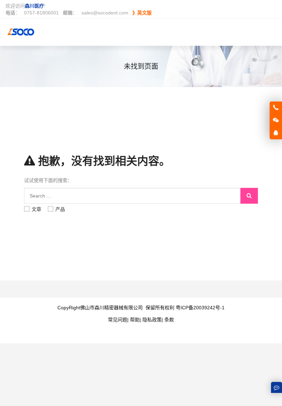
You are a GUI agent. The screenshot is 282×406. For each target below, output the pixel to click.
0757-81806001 (41, 12)
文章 (36, 209)
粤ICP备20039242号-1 (200, 307)
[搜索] (249, 196)
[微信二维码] (276, 120)
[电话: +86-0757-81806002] (276, 108)
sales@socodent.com (105, 12)
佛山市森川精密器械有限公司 (111, 307)
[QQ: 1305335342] (276, 133)
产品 (60, 209)
